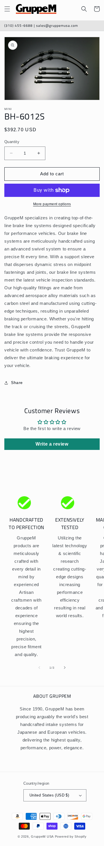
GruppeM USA (42, 836)
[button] (7, 9)
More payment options (52, 204)
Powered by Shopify (71, 836)
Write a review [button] (52, 444)
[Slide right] (64, 667)
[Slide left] (39, 667)
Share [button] (17, 382)
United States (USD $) (49, 795)
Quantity (11, 142)
